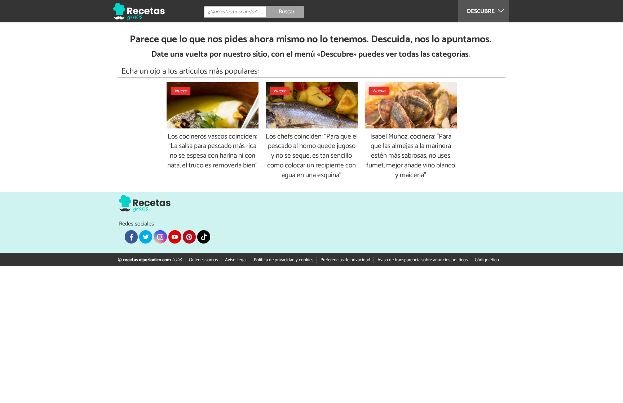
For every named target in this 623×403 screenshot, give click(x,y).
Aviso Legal (236, 260)
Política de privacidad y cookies (283, 260)
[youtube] (174, 236)
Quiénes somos (203, 260)
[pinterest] (189, 236)
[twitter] (145, 236)
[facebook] (131, 236)
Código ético (487, 260)
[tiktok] (203, 236)
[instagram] (160, 236)
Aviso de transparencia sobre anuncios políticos (422, 260)
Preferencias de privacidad (345, 260)
